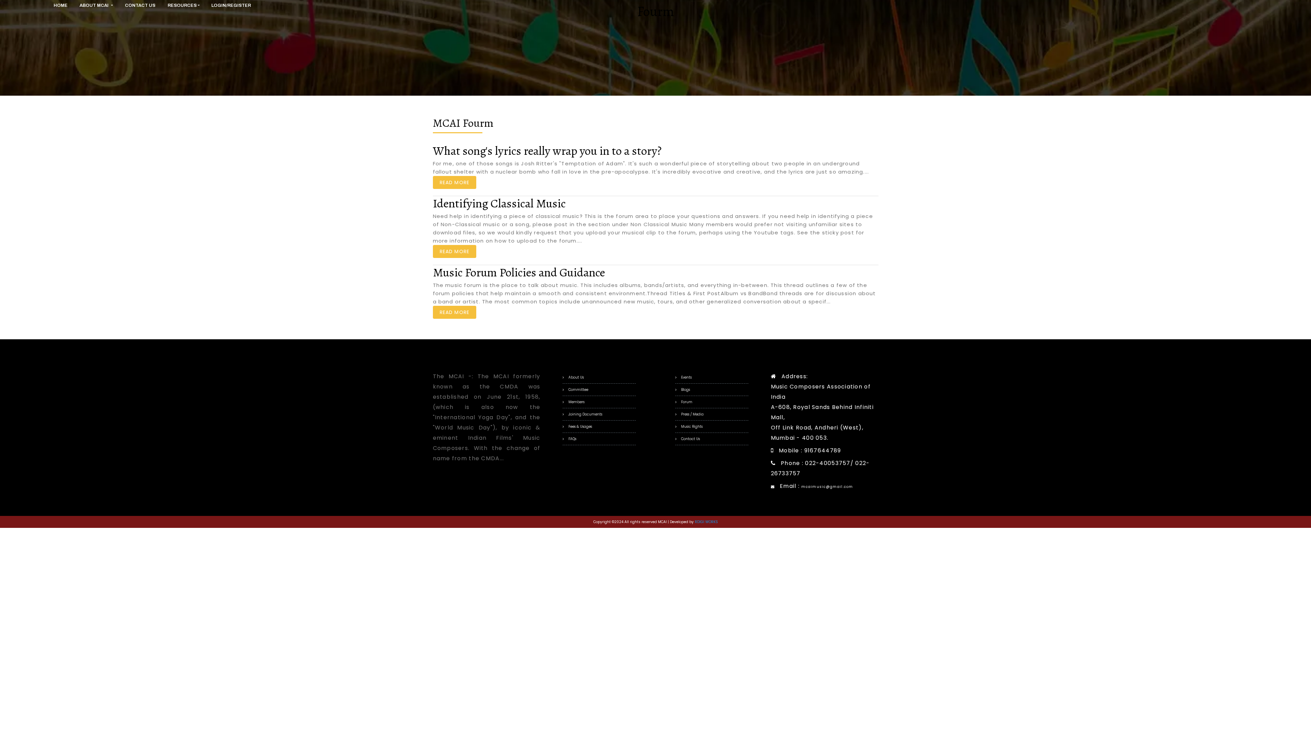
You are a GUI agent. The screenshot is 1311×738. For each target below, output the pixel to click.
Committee (578, 389)
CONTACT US (140, 5)
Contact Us (690, 438)
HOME (61, 5)
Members (576, 402)
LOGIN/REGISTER (231, 5)
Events (686, 377)
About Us (576, 377)
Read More (455, 182)
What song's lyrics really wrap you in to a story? (547, 150)
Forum (686, 402)
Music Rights (692, 426)
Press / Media (692, 414)
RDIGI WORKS (706, 521)
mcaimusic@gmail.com (827, 486)
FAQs (572, 438)
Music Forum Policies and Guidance (519, 272)
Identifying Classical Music (499, 203)
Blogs (685, 389)
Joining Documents (585, 414)
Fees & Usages (580, 426)
